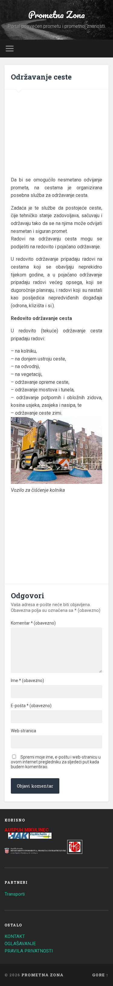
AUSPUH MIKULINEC (27, 830)
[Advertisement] (57, 137)
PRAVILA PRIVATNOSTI (29, 951)
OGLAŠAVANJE (20, 943)
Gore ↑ (100, 974)
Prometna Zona (56, 14)
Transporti (15, 894)
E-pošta (31, 706)
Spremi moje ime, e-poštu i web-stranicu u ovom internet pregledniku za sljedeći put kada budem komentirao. (56, 762)
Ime (27, 680)
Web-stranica (23, 731)
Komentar (33, 623)
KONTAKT (15, 936)
